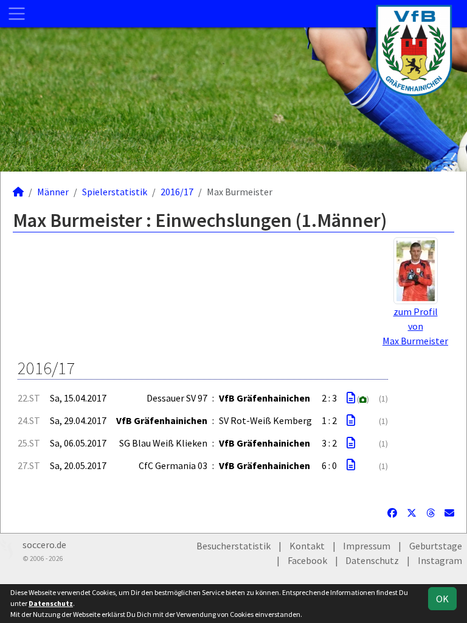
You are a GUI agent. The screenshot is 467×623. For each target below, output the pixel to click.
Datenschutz (372, 560)
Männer (53, 192)
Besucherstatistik (233, 546)
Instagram (440, 560)
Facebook (307, 560)
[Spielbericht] (351, 398)
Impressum (366, 546)
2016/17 (177, 192)
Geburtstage (435, 546)
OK (442, 599)
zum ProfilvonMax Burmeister (415, 326)
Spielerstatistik (114, 192)
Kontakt (307, 546)
